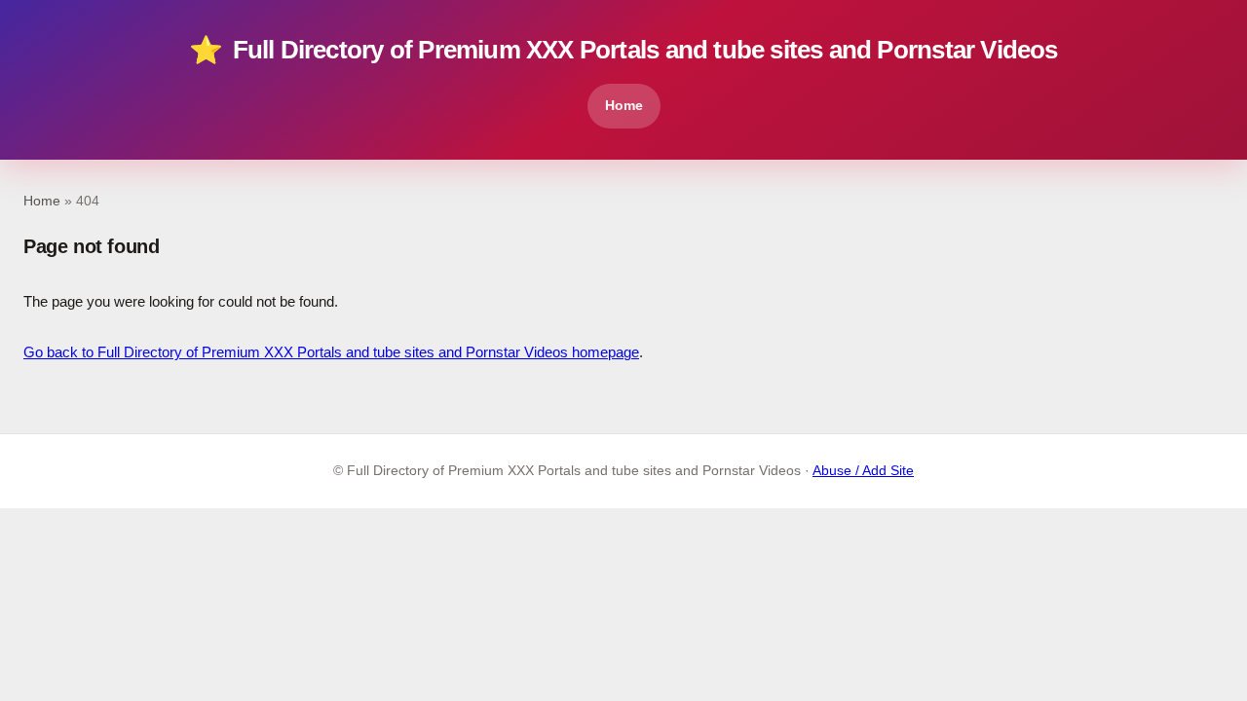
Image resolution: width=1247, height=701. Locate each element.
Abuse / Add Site (863, 470)
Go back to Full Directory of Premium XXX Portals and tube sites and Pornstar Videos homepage (331, 352)
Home (624, 105)
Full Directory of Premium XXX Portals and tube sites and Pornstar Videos (623, 50)
